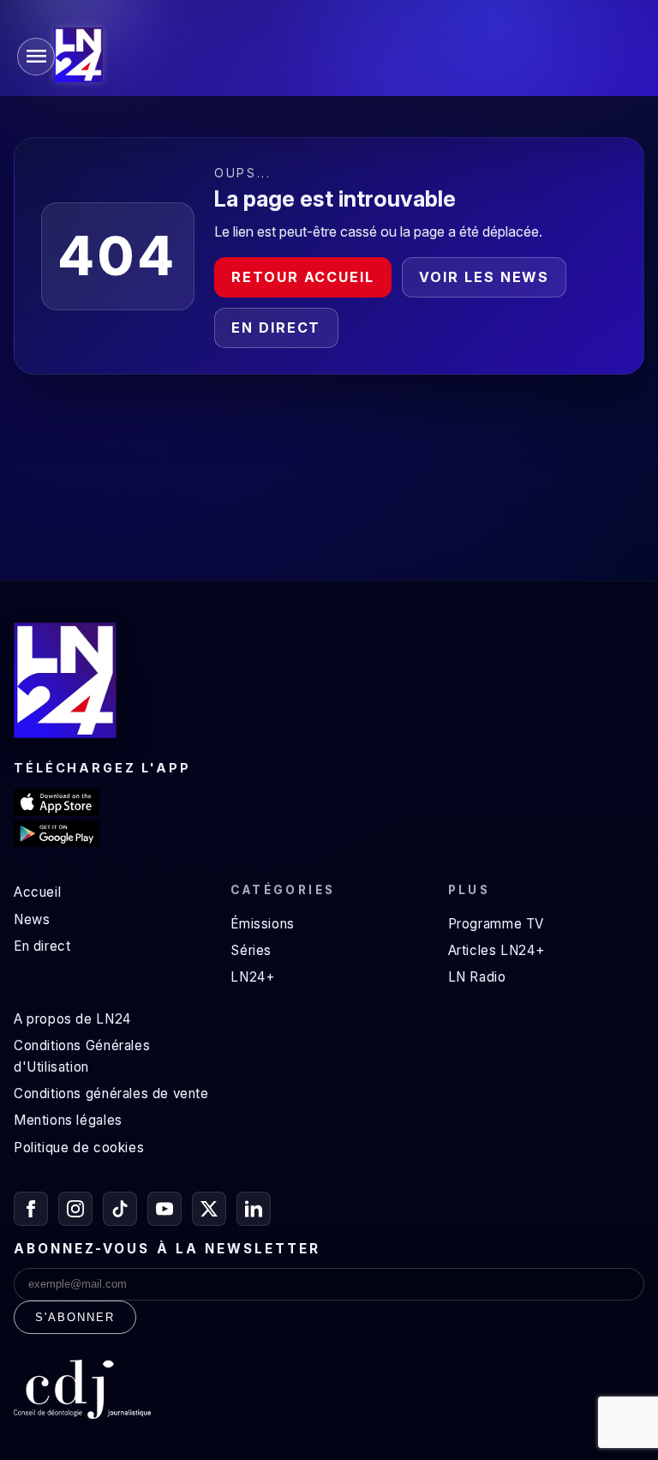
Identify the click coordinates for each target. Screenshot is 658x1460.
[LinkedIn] (253, 1209)
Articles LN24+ (496, 950)
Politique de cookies (79, 1147)
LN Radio (477, 977)
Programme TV (496, 924)
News (32, 919)
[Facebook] (31, 1209)
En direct (275, 327)
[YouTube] (164, 1209)
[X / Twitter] (209, 1209)
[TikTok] (120, 1209)
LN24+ (252, 977)
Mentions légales (68, 1120)
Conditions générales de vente (111, 1093)
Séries (251, 950)
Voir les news (484, 276)
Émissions (262, 924)
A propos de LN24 (72, 1019)
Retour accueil (302, 276)
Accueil (37, 892)
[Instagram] (75, 1209)
